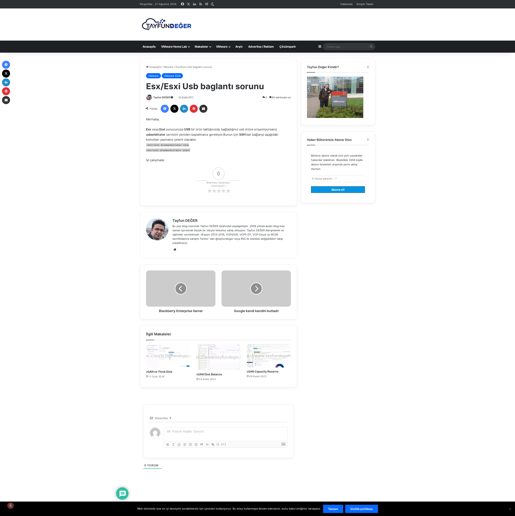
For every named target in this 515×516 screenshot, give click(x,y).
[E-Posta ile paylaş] (203, 109)
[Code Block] (207, 444)
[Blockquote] (201, 444)
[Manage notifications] (10, 505)
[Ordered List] (190, 444)
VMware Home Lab (174, 46)
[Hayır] (510, 509)
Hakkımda (346, 4)
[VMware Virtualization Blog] (166, 24)
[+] (223, 444)
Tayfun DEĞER (161, 97)
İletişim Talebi (364, 4)
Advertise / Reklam (261, 46)
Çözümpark (287, 46)
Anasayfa (149, 46)
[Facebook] (165, 109)
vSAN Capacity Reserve (262, 371)
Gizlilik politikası (361, 509)
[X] (174, 109)
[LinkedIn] (184, 109)
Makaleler (201, 46)
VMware (222, 46)
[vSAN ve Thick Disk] (168, 356)
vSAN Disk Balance (209, 374)
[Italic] (173, 444)
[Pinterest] (194, 109)
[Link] (213, 444)
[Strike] (184, 444)
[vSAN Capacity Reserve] (269, 356)
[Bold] (168, 444)
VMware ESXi (172, 75)
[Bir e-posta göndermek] (172, 97)
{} (218, 444)
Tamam (333, 509)
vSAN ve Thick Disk (159, 371)
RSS (243, 238)
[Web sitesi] (174, 249)
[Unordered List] (196, 444)
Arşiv (239, 46)
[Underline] (179, 444)
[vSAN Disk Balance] (218, 357)
